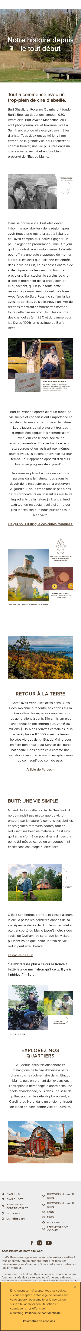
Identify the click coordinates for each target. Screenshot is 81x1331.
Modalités (13, 1213)
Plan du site (14, 1194)
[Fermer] (75, 1287)
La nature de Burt (20, 955)
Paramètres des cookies (58, 1229)
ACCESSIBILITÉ (55, 1222)
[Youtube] (49, 1243)
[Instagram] (40, 1243)
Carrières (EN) (15, 1218)
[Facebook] (32, 1243)
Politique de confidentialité (43, 1313)
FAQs (50, 1212)
